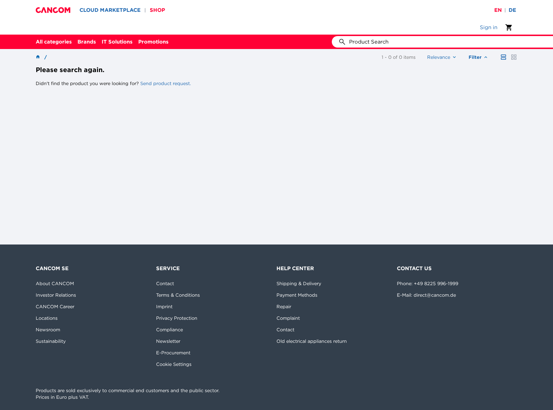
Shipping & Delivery (298, 283)
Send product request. (165, 83)
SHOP (157, 10)
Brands (86, 41)
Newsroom (48, 329)
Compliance (169, 329)
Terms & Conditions (178, 295)
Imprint (164, 306)
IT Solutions (117, 41)
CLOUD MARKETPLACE (110, 10)
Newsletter (168, 341)
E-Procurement (173, 353)
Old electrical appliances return (311, 341)
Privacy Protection (176, 318)
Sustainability (51, 341)
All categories (54, 41)
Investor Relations (56, 295)
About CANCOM (55, 283)
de (512, 10)
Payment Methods (296, 295)
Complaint (288, 318)
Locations (47, 318)
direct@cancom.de (435, 295)
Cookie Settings (174, 364)
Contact (165, 283)
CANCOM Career (55, 306)
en (498, 10)
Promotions (153, 41)
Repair (283, 306)
